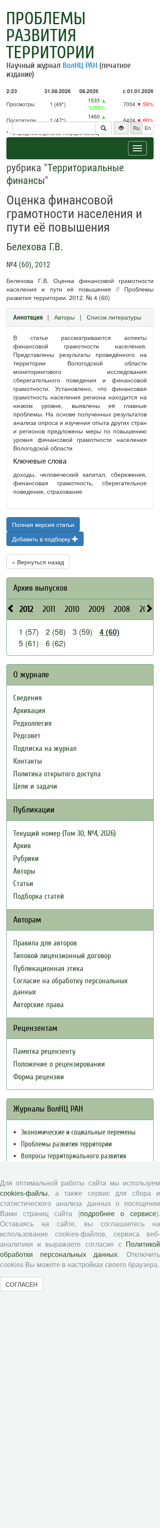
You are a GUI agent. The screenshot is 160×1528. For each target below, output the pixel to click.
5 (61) (29, 642)
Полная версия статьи (43, 524)
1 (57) (29, 631)
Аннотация (28, 317)
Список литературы (114, 317)
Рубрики (26, 858)
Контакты (27, 761)
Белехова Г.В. (34, 247)
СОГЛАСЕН (22, 1284)
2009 (97, 609)
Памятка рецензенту (44, 1051)
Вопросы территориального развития (73, 1156)
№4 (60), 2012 (28, 264)
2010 (72, 609)
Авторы (64, 317)
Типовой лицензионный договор (62, 955)
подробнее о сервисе (118, 1213)
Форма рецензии (38, 1076)
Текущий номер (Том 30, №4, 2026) (64, 833)
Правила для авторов (45, 943)
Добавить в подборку (42, 539)
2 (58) (56, 631)
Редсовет (27, 735)
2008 (122, 609)
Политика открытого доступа (57, 774)
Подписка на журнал (44, 748)
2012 (26, 609)
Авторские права (38, 1004)
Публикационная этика (48, 968)
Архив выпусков (40, 588)
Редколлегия (32, 723)
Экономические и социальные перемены (78, 1132)
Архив (22, 845)
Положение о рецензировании (59, 1064)
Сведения (27, 697)
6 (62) (56, 642)
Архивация (29, 710)
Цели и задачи (35, 786)
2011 (49, 609)
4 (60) (109, 631)
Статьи (23, 883)
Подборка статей (38, 896)
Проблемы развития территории (50, 35)
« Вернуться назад (38, 561)
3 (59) (83, 631)
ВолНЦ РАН (80, 65)
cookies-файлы (24, 1193)
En (148, 127)
